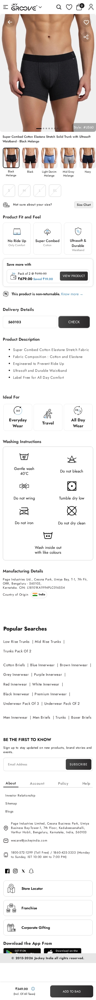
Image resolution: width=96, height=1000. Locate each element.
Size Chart (84, 204)
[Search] (59, 7)
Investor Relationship (20, 795)
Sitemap (11, 803)
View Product (74, 276)
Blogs (9, 811)
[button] (80, 7)
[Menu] (5, 7)
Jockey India (44, 958)
